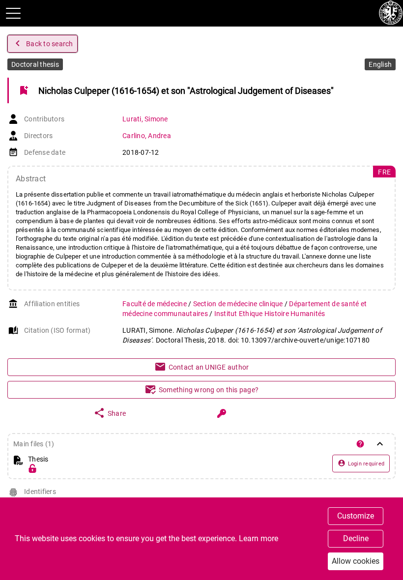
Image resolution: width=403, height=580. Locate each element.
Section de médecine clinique (239, 304)
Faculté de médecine (155, 304)
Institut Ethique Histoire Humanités (269, 314)
